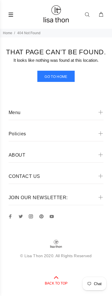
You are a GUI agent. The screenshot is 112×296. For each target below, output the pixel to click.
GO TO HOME (56, 77)
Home (7, 33)
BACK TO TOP (56, 283)
